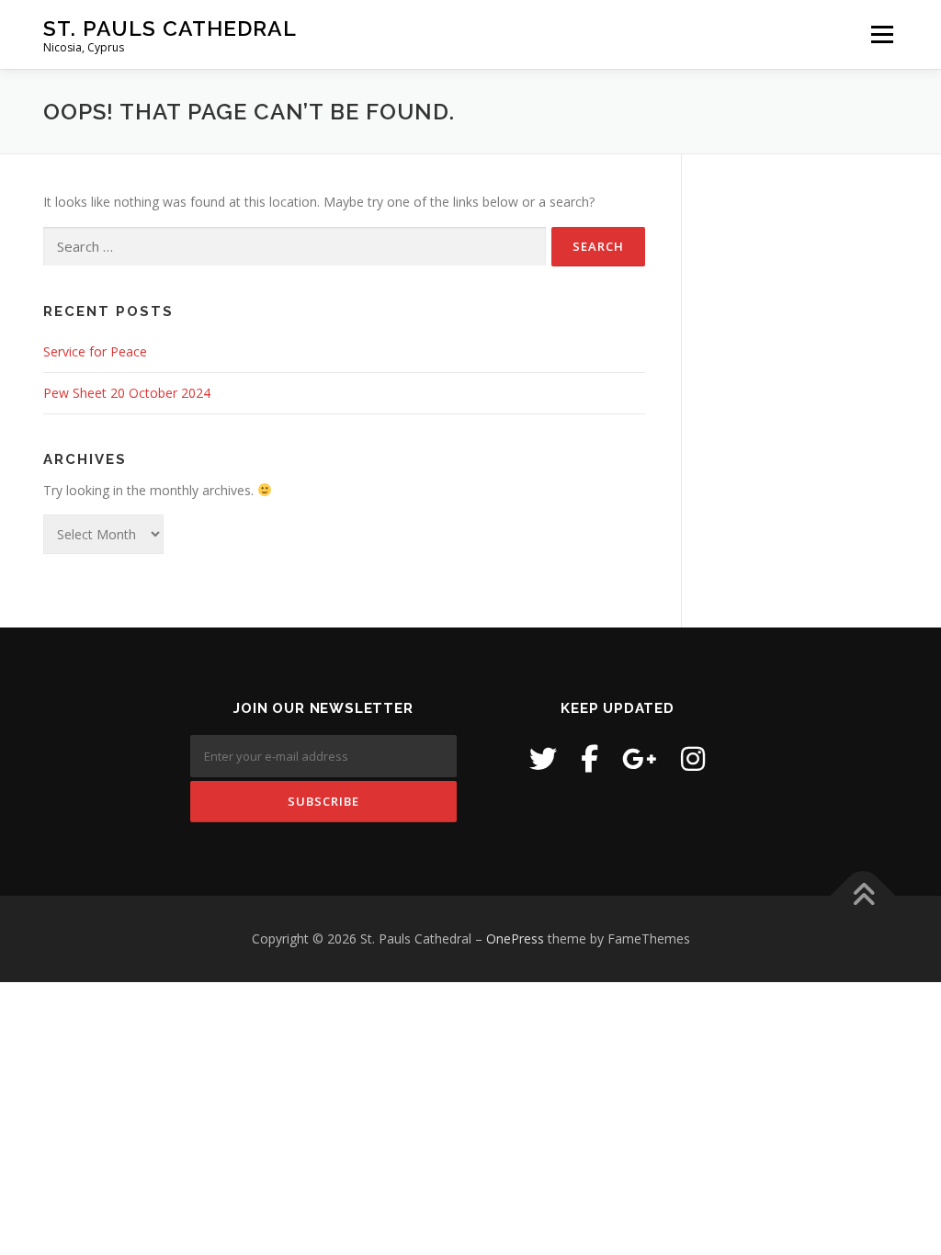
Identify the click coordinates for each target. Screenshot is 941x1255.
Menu (882, 34)
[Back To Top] (863, 896)
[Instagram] (693, 758)
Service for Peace (95, 351)
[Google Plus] (639, 758)
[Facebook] (589, 758)
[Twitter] (543, 758)
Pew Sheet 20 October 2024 (126, 392)
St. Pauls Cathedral (170, 28)
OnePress (515, 938)
